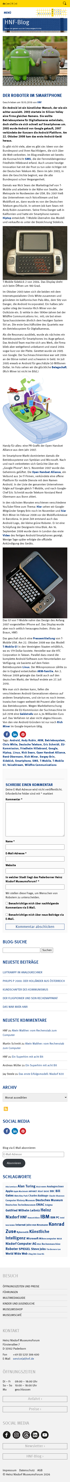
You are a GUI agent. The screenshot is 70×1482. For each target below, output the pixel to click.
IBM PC (54, 1217)
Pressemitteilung (44, 638)
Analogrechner (55, 1186)
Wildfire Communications (41, 765)
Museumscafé (12, 1315)
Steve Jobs (38, 1249)
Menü (7, 13)
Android (15, 740)
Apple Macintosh (20, 1191)
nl (16, 3)
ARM (40, 740)
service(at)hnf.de (23, 1359)
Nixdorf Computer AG (21, 1243)
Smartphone (23, 761)
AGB (40, 1470)
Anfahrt (34, 1398)
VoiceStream (15, 765)
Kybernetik (23, 1232)
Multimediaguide (14, 1298)
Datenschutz (27, 1470)
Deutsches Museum (49, 1200)
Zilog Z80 (32, 1254)
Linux (25, 667)
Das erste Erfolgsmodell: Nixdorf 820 (41, 1074)
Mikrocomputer (47, 1238)
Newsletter (34, 1446)
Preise (34, 1409)
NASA (59, 1238)
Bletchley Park (21, 1195)
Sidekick (8, 761)
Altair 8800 (41, 1186)
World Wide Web (17, 1254)
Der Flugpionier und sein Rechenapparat (30, 998)
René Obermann (13, 756)
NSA (39, 1244)
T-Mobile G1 (10, 646)
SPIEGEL (24, 1249)
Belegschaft (59, 367)
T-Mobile (45, 761)
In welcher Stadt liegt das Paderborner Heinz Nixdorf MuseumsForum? (34, 879)
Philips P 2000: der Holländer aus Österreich (34, 981)
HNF (39, 102)
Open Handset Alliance (46, 472)
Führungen (10, 1292)
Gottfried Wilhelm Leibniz (23, 1210)
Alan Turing (26, 1186)
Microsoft (32, 1238)
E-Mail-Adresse (16, 853)
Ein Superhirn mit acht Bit (27, 1057)
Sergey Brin (47, 756)
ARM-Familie (45, 671)
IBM (45, 1216)
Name (10, 841)
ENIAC (40, 1205)
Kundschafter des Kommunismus (25, 989)
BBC (52, 1191)
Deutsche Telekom (30, 744)
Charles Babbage (38, 1195)
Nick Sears (28, 752)
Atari (40, 1191)
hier (63, 511)
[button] (7, 734)
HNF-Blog (33, 1456)
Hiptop (7, 218)
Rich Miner (31, 756)
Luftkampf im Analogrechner (22, 972)
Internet (20, 1225)
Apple (9, 1191)
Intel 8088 (10, 1225)
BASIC (46, 1191)
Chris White (10, 744)
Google (52, 748)
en (8, 3)
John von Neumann (37, 1225)
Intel (62, 1217)
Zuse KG (40, 1254)
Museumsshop (13, 1309)
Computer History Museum (20, 1200)
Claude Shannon (56, 1195)
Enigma (49, 1204)
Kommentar (14, 799)
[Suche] (64, 3)
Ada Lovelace (11, 1186)
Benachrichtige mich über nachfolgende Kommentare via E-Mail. (32, 905)
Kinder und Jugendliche (19, 1303)
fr (12, 3)
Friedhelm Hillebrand (33, 748)
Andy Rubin (28, 740)
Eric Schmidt (51, 744)
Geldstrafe (26, 714)
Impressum (10, 1470)
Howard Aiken (34, 1217)
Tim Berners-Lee (53, 1249)
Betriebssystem (55, 740)
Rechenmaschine (51, 1243)
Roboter (12, 1248)
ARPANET (33, 1191)
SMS (28, 159)
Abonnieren (14, 1163)
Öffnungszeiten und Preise (21, 1286)
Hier (39, 507)
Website (11, 865)
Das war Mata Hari (15, 1007)
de (4, 3)
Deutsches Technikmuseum (21, 1204)
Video (6, 535)
